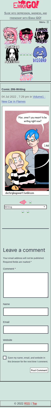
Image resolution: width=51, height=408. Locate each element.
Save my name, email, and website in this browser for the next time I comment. (28, 360)
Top (34, 403)
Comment (9, 268)
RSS (27, 403)
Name (6, 304)
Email (6, 322)
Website (7, 340)
